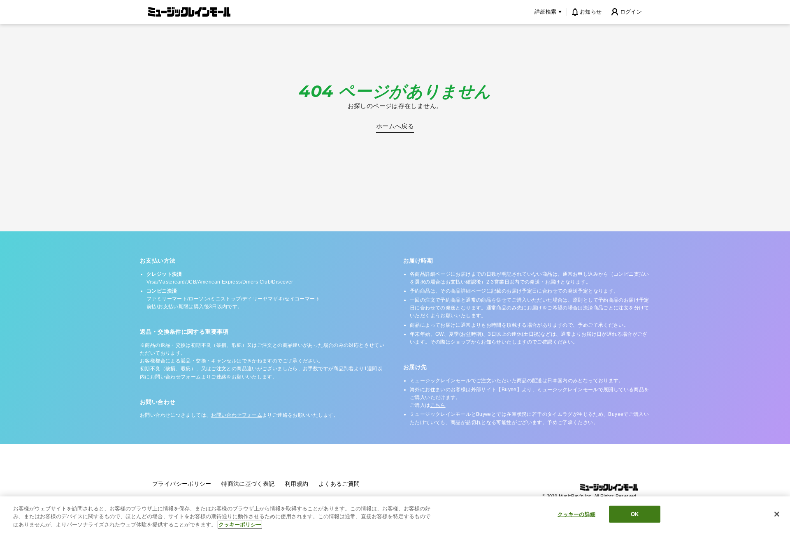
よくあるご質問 (339, 483)
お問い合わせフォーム (236, 415)
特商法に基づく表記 (247, 483)
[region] (395, 514)
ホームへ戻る (395, 125)
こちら (438, 405)
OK (635, 514)
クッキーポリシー (239, 524)
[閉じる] (777, 514)
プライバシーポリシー (181, 483)
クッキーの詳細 (576, 514)
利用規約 (297, 483)
